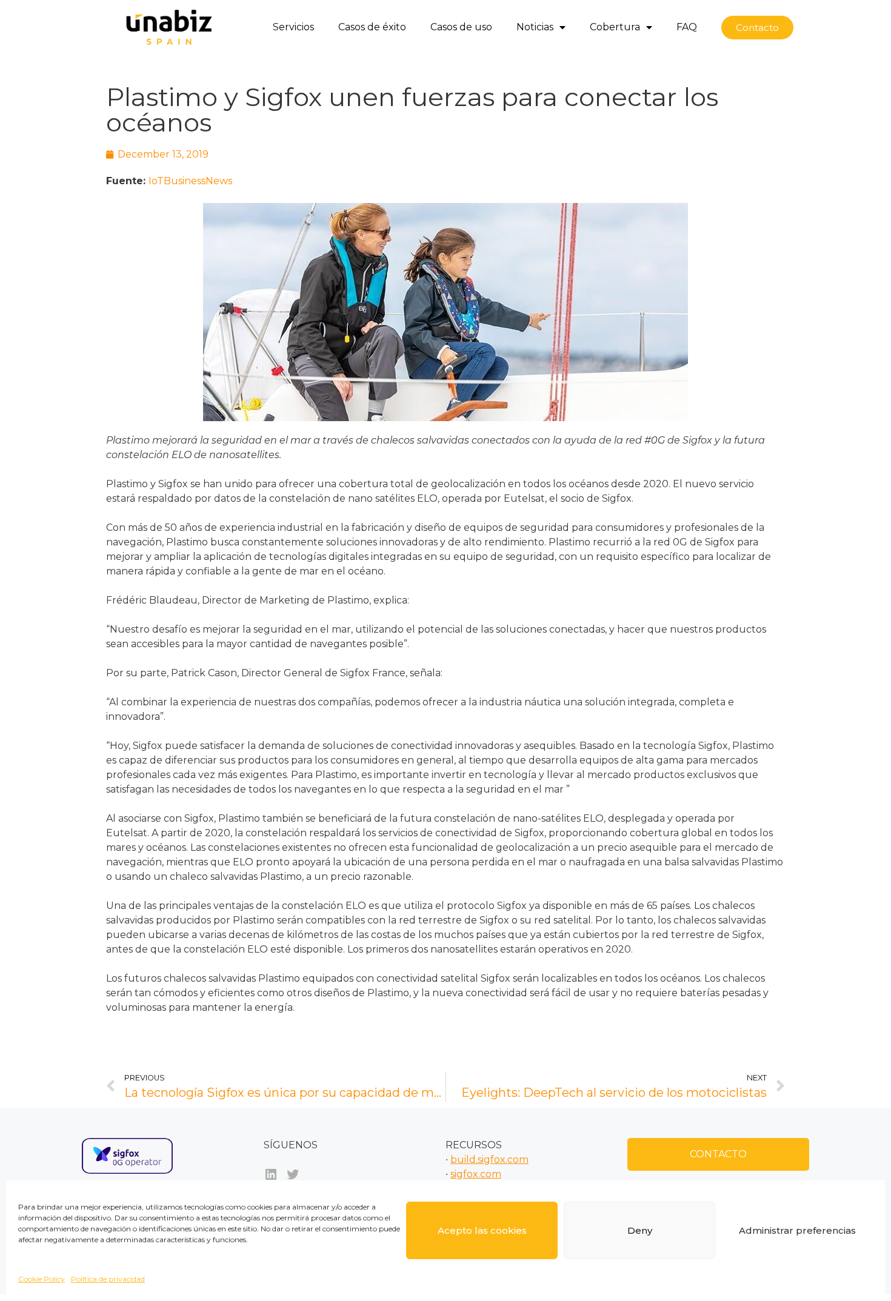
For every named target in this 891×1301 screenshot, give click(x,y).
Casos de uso (461, 27)
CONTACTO (718, 1154)
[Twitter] (292, 1174)
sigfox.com (475, 1174)
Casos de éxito (372, 27)
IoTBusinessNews (190, 181)
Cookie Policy (41, 1278)
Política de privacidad (108, 1278)
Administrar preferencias (797, 1230)
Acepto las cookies (482, 1230)
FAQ (686, 27)
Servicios (293, 27)
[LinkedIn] (271, 1174)
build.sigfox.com (489, 1159)
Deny (639, 1230)
